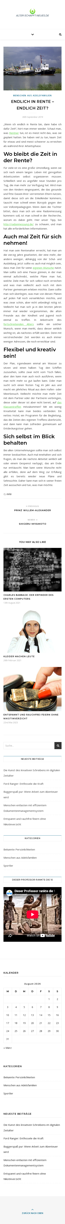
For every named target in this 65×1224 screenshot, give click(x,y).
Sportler (8, 865)
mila (9, 494)
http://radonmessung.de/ (18, 224)
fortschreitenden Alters (18, 324)
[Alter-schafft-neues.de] (32, 14)
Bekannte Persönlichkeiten (19, 849)
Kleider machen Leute (19, 656)
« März (7, 1047)
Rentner (14, 133)
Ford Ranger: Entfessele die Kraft (23, 783)
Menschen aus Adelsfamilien (32, 95)
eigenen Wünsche (43, 267)
